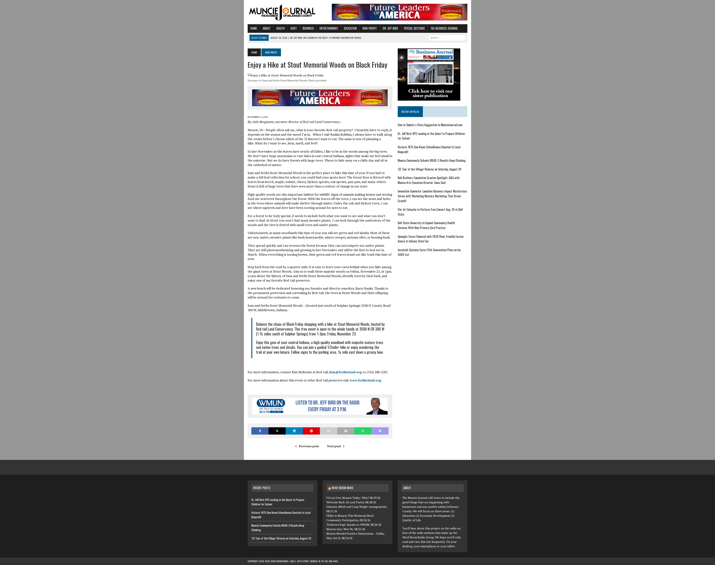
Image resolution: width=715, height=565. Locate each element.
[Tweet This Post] (277, 431)
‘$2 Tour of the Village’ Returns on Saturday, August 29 (429, 169)
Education (350, 28)
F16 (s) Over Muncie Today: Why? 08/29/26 (353, 497)
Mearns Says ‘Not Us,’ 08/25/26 (345, 529)
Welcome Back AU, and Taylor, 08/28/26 (351, 502)
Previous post (309, 446)
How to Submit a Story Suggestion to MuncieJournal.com (430, 125)
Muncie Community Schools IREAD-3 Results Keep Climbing (431, 160)
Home (253, 28)
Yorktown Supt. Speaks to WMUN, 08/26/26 (353, 524)
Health (280, 28)
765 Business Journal (444, 28)
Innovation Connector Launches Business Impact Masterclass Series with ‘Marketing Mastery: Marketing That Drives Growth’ (432, 196)
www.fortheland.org (365, 380)
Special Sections (414, 28)
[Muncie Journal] (282, 12)
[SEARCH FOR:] (446, 37)
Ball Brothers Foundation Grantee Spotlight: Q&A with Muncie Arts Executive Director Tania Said (429, 180)
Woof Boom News (342, 488)
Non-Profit (370, 28)
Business (308, 28)
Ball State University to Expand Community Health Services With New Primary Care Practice (426, 225)
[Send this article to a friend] (328, 431)
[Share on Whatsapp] (362, 431)
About (267, 28)
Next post (334, 446)
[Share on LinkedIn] (294, 431)
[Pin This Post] (311, 431)
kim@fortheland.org (345, 372)
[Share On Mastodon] (380, 431)
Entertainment (329, 28)
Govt (293, 28)
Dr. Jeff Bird (390, 28)
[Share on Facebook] (259, 431)
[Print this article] (345, 431)
